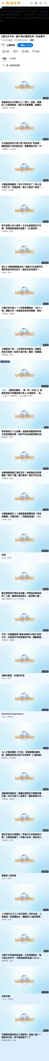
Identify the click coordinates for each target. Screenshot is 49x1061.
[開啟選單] (3, 3)
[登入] (45, 3)
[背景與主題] (41, 3)
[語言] (36, 3)
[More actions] (47, 102)
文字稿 (12, 58)
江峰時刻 (11, 45)
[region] (24, 20)
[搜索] (31, 3)
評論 (4, 58)
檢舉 (37, 51)
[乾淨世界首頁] (13, 3)
